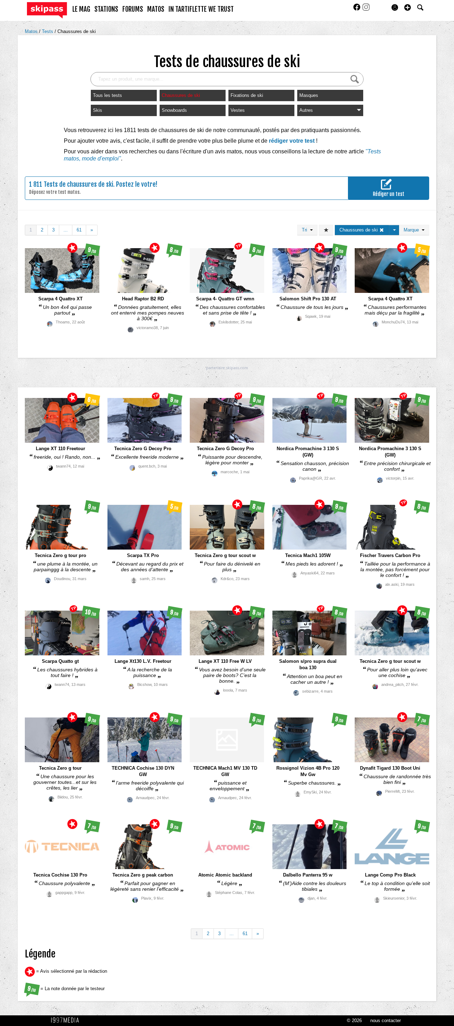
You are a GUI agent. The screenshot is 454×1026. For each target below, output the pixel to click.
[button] (407, 7)
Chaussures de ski (76, 31)
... (65, 230)
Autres (306, 110)
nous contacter (385, 1020)
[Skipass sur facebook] (357, 9)
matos (155, 9)
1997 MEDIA (67, 1020)
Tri (306, 230)
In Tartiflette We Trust (201, 9)
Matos (32, 31)
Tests (48, 31)
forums (132, 9)
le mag (81, 9)
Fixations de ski (247, 95)
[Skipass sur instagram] (366, 9)
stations (106, 9)
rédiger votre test (292, 141)
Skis (97, 110)
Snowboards (174, 110)
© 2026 (354, 1020)
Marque (413, 230)
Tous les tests (107, 95)
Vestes (238, 110)
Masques (308, 95)
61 (79, 230)
